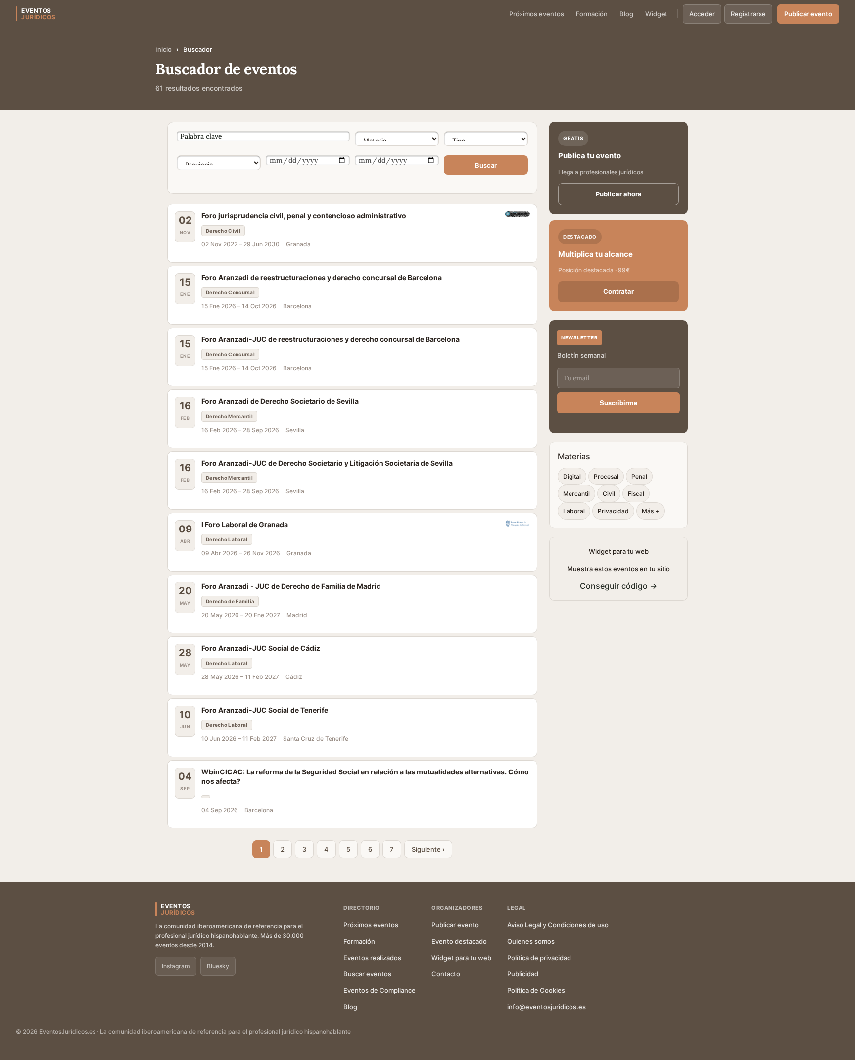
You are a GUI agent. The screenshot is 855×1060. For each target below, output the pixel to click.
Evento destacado (459, 941)
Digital (572, 476)
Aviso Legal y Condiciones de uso (558, 925)
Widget (656, 14)
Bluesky (218, 966)
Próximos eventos (536, 14)
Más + (650, 511)
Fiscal (636, 493)
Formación (592, 14)
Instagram (176, 966)
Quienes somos (531, 941)
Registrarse (748, 14)
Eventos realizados (372, 958)
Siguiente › (428, 849)
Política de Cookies (536, 990)
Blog (626, 14)
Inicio (163, 49)
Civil (609, 493)
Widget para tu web (461, 958)
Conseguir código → (618, 586)
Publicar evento (808, 14)
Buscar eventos (367, 974)
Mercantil (576, 493)
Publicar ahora (619, 194)
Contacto (445, 974)
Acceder (702, 14)
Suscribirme (618, 402)
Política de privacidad (539, 958)
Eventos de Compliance (379, 990)
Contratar (618, 291)
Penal (639, 476)
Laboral (574, 511)
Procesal (606, 476)
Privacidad (613, 511)
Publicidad (522, 974)
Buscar (486, 165)
